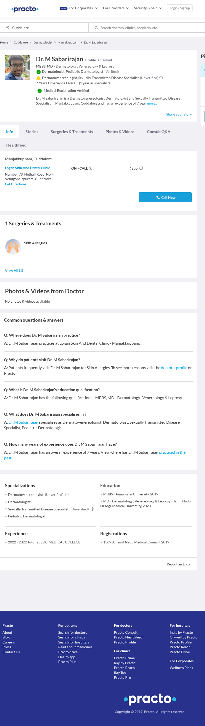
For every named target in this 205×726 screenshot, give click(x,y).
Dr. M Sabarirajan (23, 422)
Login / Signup (180, 8)
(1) (14, 270)
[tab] (9, 131)
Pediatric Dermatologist (27, 516)
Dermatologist (19, 502)
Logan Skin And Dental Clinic (27, 168)
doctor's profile (174, 367)
